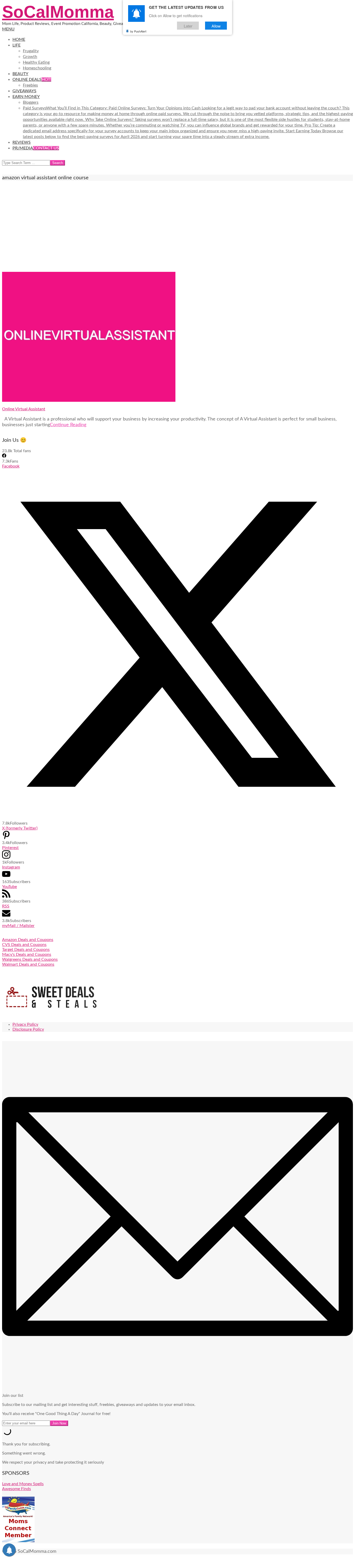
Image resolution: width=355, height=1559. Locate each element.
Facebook (10, 466)
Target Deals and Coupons (26, 950)
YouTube (9, 887)
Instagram (11, 867)
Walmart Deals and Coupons (28, 964)
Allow (216, 25)
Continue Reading (68, 425)
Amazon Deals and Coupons (27, 940)
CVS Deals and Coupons (24, 945)
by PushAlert (138, 31)
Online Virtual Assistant (23, 409)
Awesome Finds (16, 1489)
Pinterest (10, 848)
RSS (5, 906)
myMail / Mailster (18, 926)
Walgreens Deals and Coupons (30, 959)
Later (188, 25)
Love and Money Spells (23, 1484)
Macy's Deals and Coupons (26, 954)
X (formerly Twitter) (19, 828)
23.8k (7, 451)
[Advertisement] (177, 226)
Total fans (22, 451)
